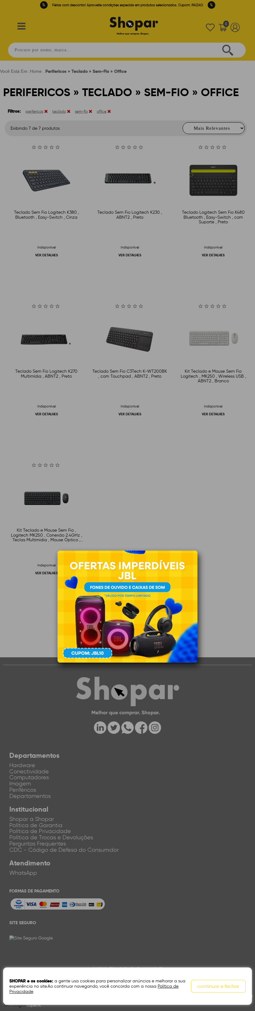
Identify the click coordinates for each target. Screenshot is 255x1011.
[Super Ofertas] (127, 606)
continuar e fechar (218, 986)
